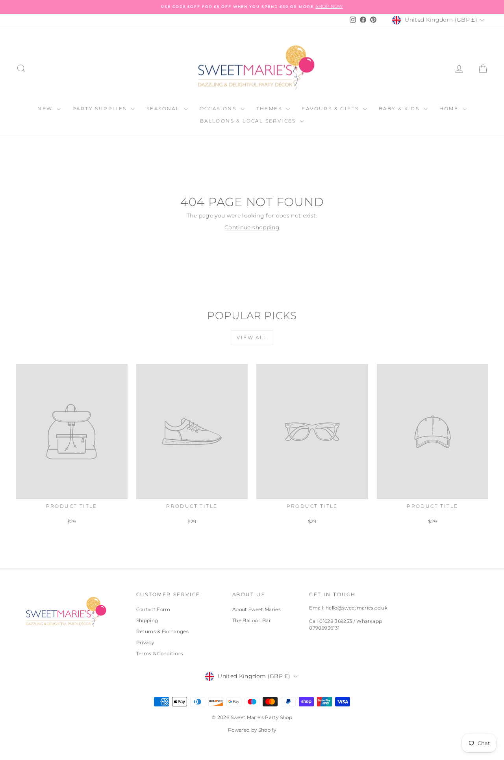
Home (450, 108)
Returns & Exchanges (162, 631)
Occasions (219, 108)
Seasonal (164, 108)
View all (252, 337)
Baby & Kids (400, 108)
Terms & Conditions (159, 653)
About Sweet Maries (256, 609)
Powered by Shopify (252, 730)
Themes (270, 108)
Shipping (147, 620)
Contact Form (153, 609)
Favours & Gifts (331, 108)
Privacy (145, 642)
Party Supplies (100, 108)
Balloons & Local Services (249, 121)
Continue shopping (252, 227)
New (46, 108)
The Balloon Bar (251, 620)
